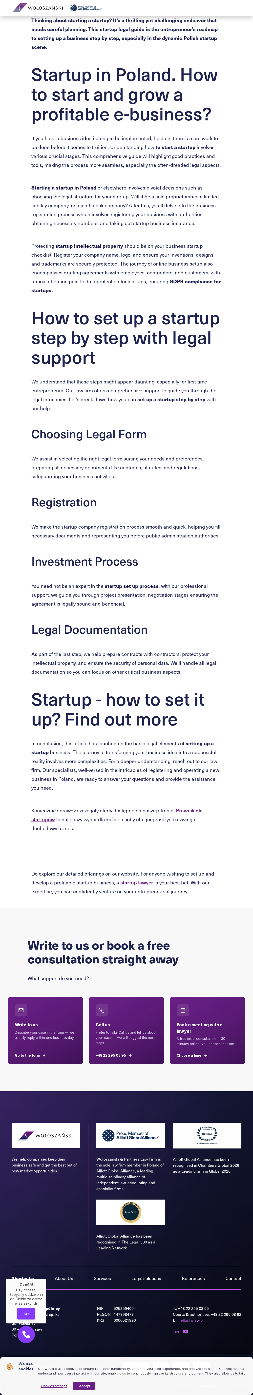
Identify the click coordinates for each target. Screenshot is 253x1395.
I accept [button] (84, 1386)
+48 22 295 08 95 (193, 1308)
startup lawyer (136, 882)
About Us (64, 1278)
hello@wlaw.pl (191, 1320)
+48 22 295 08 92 (226, 1314)
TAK (26, 1314)
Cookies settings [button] (54, 1386)
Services (102, 1278)
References (193, 1278)
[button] (26, 1334)
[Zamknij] (46, 1279)
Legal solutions (146, 1278)
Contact (233, 1278)
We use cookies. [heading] (27, 1366)
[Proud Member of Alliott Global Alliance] (86, 8)
